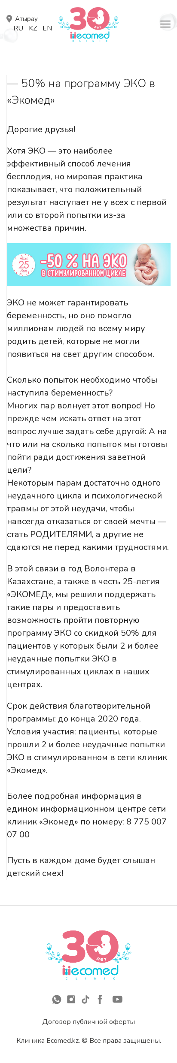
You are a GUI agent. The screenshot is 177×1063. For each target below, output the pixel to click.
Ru (18, 28)
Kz (33, 28)
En (47, 28)
